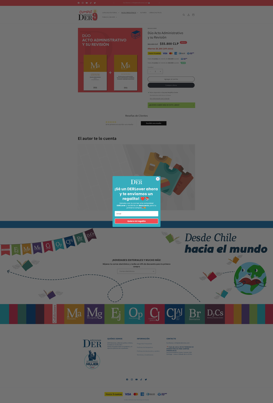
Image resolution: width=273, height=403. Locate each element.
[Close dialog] (158, 179)
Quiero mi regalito (136, 221)
